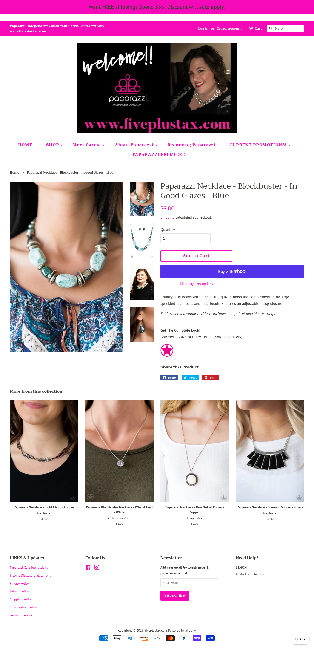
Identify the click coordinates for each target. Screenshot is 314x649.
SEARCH (241, 567)
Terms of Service (21, 615)
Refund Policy (19, 591)
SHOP (53, 145)
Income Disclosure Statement (30, 575)
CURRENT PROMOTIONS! (258, 145)
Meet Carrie (87, 145)
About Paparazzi (135, 145)
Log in (203, 28)
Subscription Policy (23, 607)
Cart (258, 28)
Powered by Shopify (182, 630)
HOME (26, 145)
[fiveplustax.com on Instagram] (96, 568)
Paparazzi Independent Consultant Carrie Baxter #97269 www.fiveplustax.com (57, 28)
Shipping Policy (21, 599)
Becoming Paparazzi (192, 145)
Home (14, 172)
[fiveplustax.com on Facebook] (88, 568)
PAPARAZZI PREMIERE (158, 154)
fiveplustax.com (156, 630)
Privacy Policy (19, 583)
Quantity (167, 229)
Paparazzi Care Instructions (29, 567)
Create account (229, 28)
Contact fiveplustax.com (252, 574)
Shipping (167, 217)
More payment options (196, 283)
